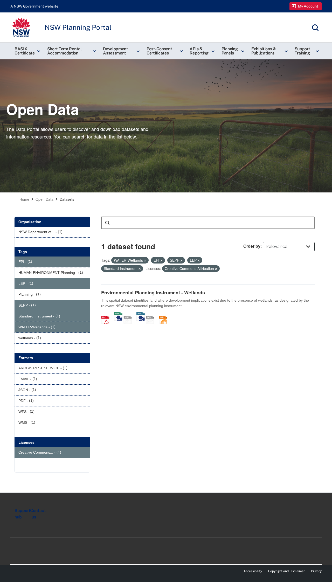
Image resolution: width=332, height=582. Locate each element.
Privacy (316, 571)
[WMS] (118, 314)
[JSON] (165, 314)
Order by (251, 246)
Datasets (67, 199)
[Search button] (107, 223)
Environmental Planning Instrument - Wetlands (153, 292)
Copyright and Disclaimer (286, 571)
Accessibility (253, 571)
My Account (308, 6)
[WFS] (140, 314)
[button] (26, 51)
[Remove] (145, 260)
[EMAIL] (152, 314)
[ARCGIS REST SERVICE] (129, 314)
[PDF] (107, 314)
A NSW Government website (34, 6)
